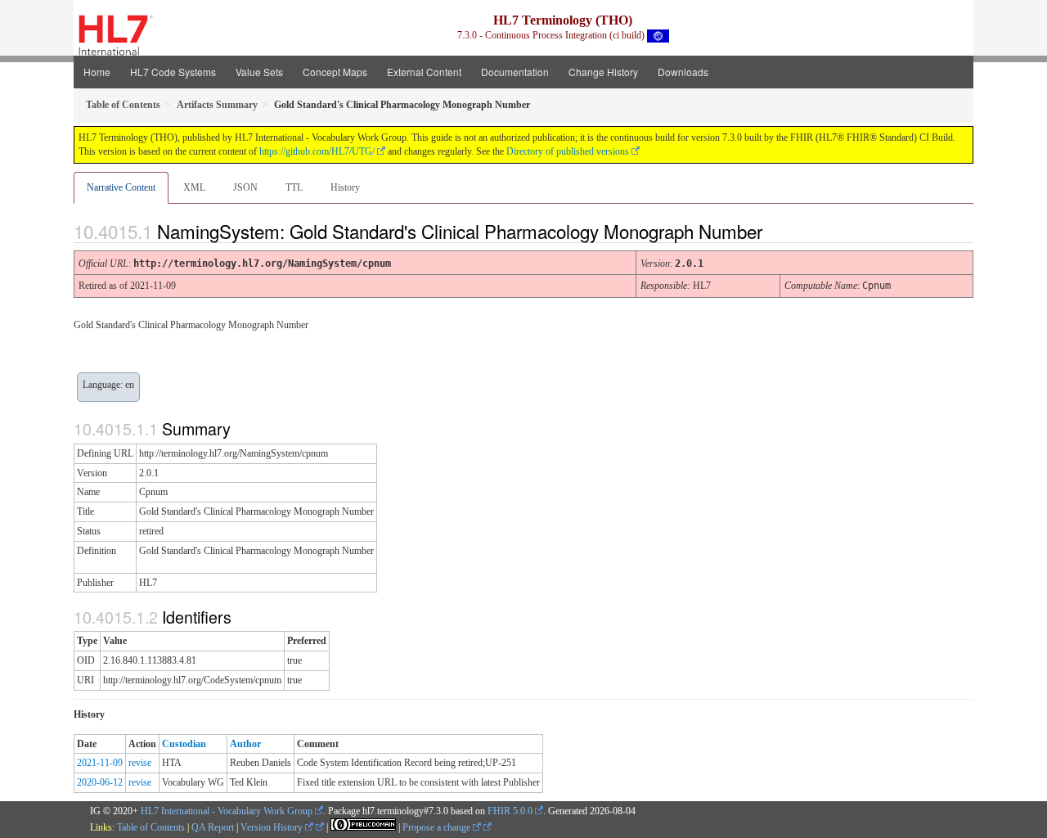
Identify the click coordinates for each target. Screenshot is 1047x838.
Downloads (683, 72)
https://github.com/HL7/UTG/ (317, 151)
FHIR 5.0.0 (510, 811)
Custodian (184, 744)
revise (139, 762)
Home (96, 72)
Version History (272, 827)
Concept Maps (335, 72)
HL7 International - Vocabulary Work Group (226, 811)
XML (194, 187)
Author (245, 744)
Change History (603, 72)
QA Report (212, 827)
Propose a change (437, 827)
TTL (294, 187)
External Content (424, 72)
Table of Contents (151, 827)
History (345, 187)
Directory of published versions (567, 151)
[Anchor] (776, 231)
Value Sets (259, 72)
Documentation (515, 72)
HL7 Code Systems (173, 72)
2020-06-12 (100, 782)
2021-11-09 (100, 762)
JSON (245, 187)
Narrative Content (121, 187)
